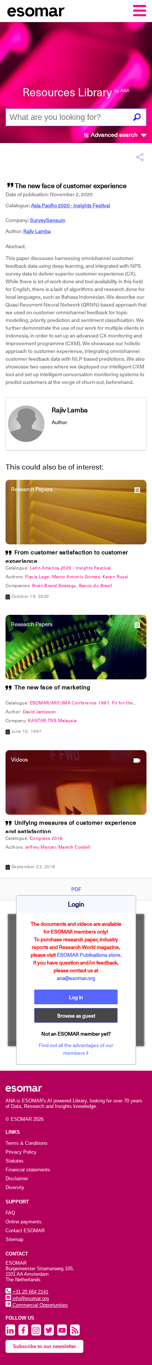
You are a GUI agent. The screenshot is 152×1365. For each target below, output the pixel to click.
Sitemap (14, 1239)
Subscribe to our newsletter (44, 1346)
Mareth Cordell (74, 847)
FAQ (10, 1213)
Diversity (15, 1187)
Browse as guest (76, 1015)
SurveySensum (47, 220)
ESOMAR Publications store (88, 955)
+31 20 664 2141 (29, 1292)
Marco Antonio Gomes (76, 577)
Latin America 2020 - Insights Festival (70, 568)
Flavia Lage (37, 577)
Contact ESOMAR (25, 1230)
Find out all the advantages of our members (76, 1049)
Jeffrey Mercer (40, 847)
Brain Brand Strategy (54, 586)
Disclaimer (17, 1178)
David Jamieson (39, 712)
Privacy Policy (21, 1152)
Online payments (24, 1221)
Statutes (15, 1161)
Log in (76, 997)
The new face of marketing (52, 687)
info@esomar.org (30, 1298)
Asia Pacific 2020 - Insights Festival (70, 205)
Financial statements (28, 1169)
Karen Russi (115, 577)
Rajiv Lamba (37, 231)
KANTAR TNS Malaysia (52, 721)
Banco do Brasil (96, 586)
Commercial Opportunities (39, 1305)
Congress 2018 (46, 838)
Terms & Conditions (27, 1143)
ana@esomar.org (76, 978)
